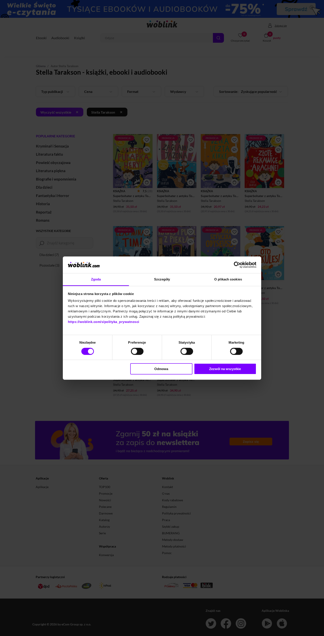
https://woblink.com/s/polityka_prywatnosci (103, 322)
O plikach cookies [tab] (228, 279)
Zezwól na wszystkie (225, 369)
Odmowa (161, 369)
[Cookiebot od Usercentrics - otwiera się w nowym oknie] (237, 265)
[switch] (137, 351)
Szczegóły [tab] (162, 279)
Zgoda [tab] (96, 279)
